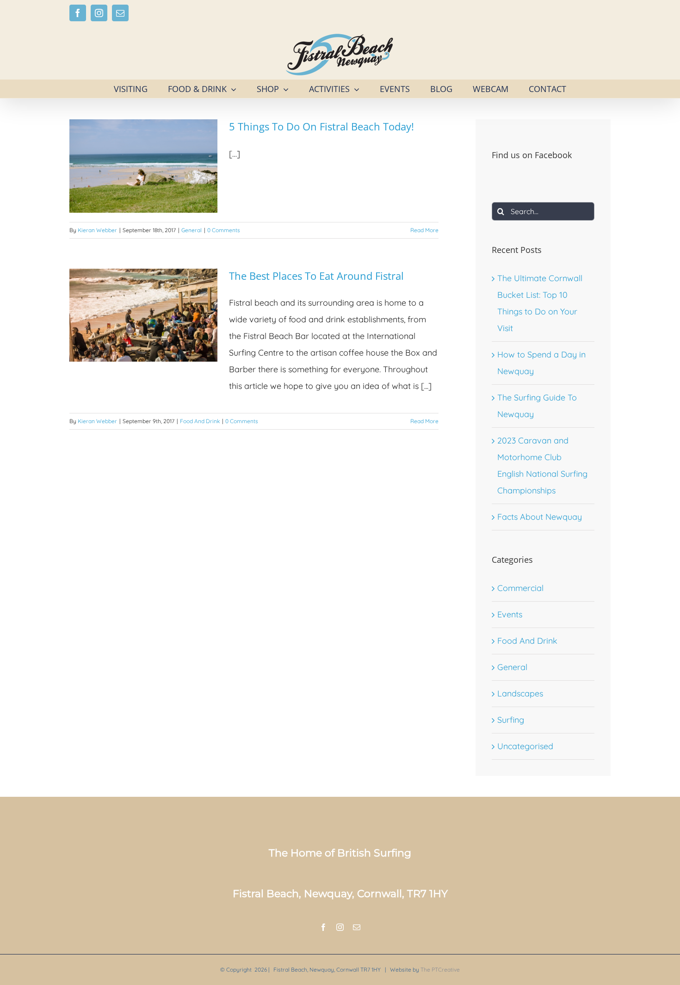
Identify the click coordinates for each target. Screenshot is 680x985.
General (191, 230)
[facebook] (323, 927)
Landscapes (520, 693)
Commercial (520, 588)
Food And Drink (200, 421)
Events (509, 614)
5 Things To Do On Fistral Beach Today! (321, 126)
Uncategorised (525, 746)
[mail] (356, 927)
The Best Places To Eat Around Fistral (316, 276)
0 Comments (223, 230)
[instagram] (340, 927)
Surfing (510, 719)
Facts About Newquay (539, 516)
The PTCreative (440, 969)
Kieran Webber (97, 230)
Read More (424, 230)
